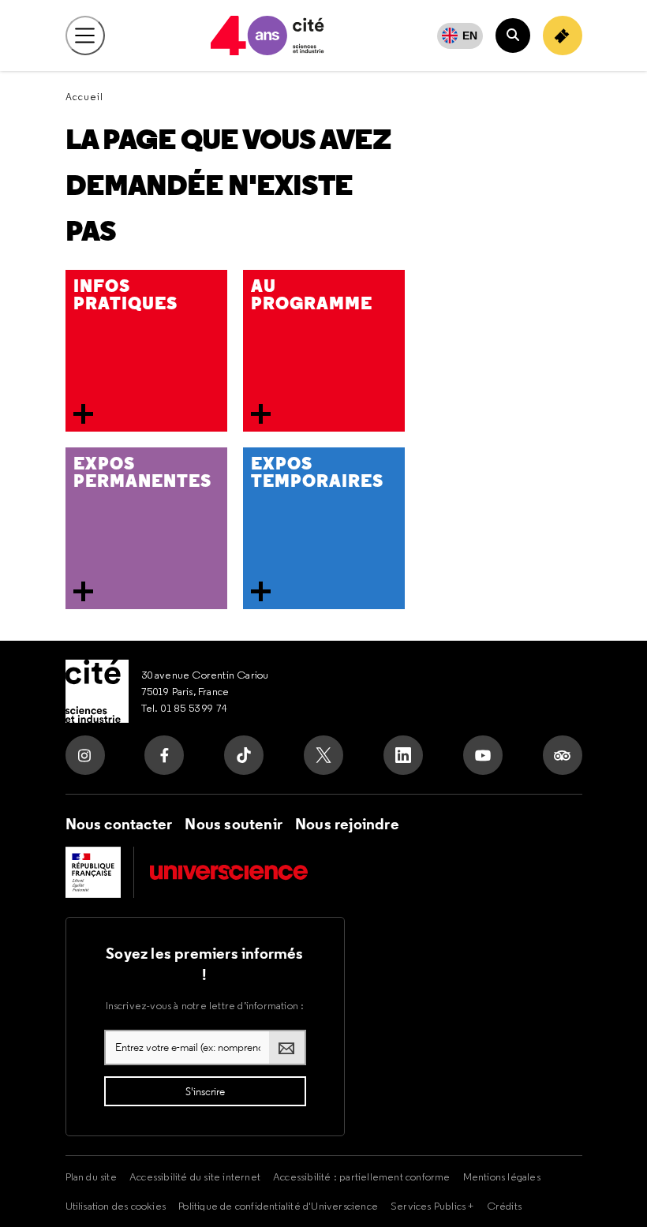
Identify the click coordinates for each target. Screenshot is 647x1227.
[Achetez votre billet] (562, 35)
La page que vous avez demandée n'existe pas (228, 185)
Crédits (504, 1206)
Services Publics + (432, 1206)
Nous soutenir (233, 824)
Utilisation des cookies (115, 1206)
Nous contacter (119, 824)
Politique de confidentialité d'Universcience (278, 1206)
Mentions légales (501, 1176)
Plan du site (91, 1176)
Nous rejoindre (347, 824)
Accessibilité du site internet (194, 1176)
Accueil (84, 96)
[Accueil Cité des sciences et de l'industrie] (97, 691)
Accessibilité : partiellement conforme (362, 1176)
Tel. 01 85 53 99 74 (184, 708)
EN (469, 35)
